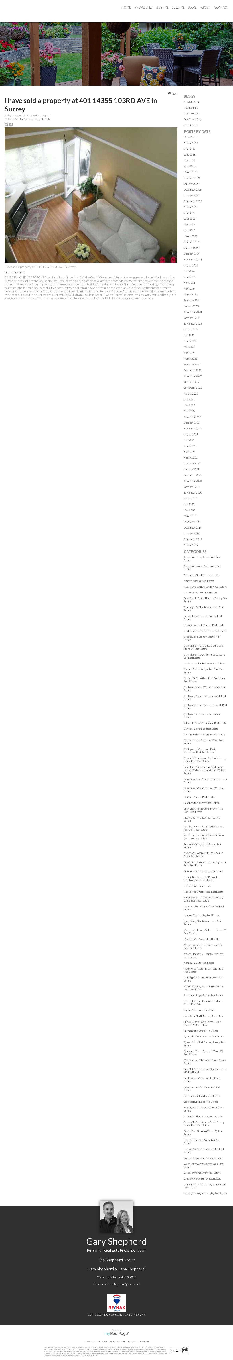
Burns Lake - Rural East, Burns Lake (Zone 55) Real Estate (204, 647)
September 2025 (193, 201)
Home (126, 7)
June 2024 (190, 276)
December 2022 (193, 370)
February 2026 (192, 177)
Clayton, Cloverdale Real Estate (201, 728)
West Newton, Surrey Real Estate (202, 1172)
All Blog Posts (191, 101)
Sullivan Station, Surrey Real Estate (203, 1116)
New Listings (191, 107)
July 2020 (189, 504)
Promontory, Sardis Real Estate (201, 1030)
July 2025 (189, 212)
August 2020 (191, 498)
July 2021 (189, 440)
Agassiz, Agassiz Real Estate (199, 580)
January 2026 (191, 183)
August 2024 (191, 265)
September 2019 (193, 539)
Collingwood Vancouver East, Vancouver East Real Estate (200, 751)
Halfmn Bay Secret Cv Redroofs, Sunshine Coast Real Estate (201, 878)
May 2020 (189, 510)
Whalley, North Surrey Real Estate (32, 118)
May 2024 (189, 282)
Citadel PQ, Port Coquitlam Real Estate (205, 722)
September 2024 (193, 259)
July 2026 (189, 148)
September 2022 (193, 387)
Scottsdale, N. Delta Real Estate (201, 1101)
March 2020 (190, 515)
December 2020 (193, 475)
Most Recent (191, 137)
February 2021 (192, 463)
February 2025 (192, 242)
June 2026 (190, 154)
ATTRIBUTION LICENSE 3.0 (136, 1341)
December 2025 (193, 189)
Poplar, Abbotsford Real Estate (200, 1010)
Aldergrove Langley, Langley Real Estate (205, 586)
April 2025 (189, 230)
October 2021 (192, 422)
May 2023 (189, 346)
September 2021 (193, 428)
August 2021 (191, 434)
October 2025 (192, 195)
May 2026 (189, 160)
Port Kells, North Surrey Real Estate (204, 1015)
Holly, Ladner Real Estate (197, 885)
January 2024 (191, 306)
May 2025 (189, 224)
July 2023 (189, 335)
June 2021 (190, 446)
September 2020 (193, 492)
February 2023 (192, 364)
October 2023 (192, 317)
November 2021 (193, 416)
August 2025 (191, 207)
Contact (221, 7)
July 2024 (189, 271)
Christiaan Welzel (106, 1341)
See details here (15, 272)
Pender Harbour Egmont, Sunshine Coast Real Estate (203, 1003)
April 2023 (189, 352)
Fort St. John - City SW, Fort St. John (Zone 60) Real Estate (204, 837)
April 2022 (189, 411)
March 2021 (190, 457)
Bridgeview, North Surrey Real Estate (204, 625)
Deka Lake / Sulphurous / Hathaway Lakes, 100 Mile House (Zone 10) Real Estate (204, 770)
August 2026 (191, 142)
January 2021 (191, 469)
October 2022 (192, 381)
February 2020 (192, 521)
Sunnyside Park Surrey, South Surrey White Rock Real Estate (204, 1124)
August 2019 (191, 545)
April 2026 (189, 166)
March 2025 (190, 236)
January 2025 (191, 247)
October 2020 (192, 486)
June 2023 (190, 341)
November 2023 (193, 311)
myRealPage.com (116, 1333)
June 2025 (190, 218)
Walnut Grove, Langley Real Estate (203, 1157)
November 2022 (193, 376)
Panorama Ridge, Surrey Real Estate (203, 995)
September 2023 (193, 323)
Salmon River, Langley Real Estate (202, 1095)
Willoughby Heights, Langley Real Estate (205, 1193)
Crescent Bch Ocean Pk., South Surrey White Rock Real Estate (205, 760)
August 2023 (191, 329)
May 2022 (189, 405)
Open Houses (191, 113)
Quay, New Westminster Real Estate (204, 1036)
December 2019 (193, 527)
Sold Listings (190, 125)
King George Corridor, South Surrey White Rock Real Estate (203, 899)
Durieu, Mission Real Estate (199, 796)
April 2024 (189, 288)
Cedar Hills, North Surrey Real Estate (204, 663)
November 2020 (193, 480)
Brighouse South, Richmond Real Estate (205, 630)
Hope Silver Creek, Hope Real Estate (203, 891)
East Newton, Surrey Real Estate (202, 802)
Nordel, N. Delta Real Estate (199, 962)
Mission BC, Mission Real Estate (201, 939)
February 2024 (192, 300)
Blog (192, 7)
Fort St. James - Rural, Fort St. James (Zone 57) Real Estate (204, 828)
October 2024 (192, 253)
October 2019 (192, 533)
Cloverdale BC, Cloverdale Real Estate (205, 734)
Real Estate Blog (193, 119)
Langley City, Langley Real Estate (201, 915)
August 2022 (191, 393)
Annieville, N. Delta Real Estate (200, 592)
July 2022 (189, 399)
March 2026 (190, 172)
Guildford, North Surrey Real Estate (203, 871)
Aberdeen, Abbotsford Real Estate (202, 574)
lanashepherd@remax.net (124, 1284)
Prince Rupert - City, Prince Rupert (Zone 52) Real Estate (203, 1023)
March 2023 (190, 358)
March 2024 (190, 294)
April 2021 (189, 451)
